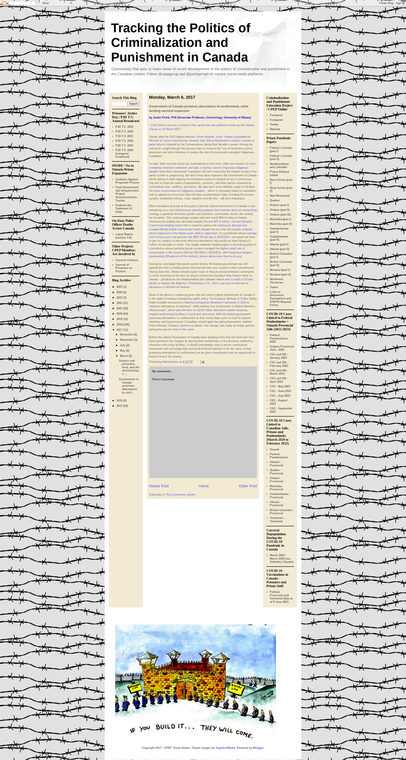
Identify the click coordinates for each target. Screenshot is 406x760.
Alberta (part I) (279, 244)
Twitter (274, 124)
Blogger (258, 747)
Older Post (248, 486)
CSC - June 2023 (280, 391)
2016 (120, 400)
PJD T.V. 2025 (124, 126)
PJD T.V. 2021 (124, 145)
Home (204, 486)
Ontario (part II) (280, 209)
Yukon (274, 287)
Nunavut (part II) (280, 274)
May (123, 350)
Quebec (275, 200)
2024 (120, 292)
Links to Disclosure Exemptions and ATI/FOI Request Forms (280, 298)
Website (275, 129)
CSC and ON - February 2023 (279, 364)
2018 (120, 324)
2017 (120, 329)
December (127, 334)
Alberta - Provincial (276, 503)
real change (211, 325)
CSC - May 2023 (280, 386)
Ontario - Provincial (276, 480)
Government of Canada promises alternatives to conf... (128, 386)
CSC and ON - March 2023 (279, 372)
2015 (120, 405)
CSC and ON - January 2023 (279, 356)
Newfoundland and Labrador (279, 165)
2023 (120, 297)
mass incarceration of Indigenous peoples (179, 190)
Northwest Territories (276, 281)
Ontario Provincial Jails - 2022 (282, 348)
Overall (274, 449)
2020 (120, 313)
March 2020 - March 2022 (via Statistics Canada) (281, 558)
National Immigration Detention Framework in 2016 (215, 302)
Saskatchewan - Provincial (280, 495)
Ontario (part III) (280, 214)
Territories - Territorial (277, 519)
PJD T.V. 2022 (124, 140)
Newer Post (159, 486)
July (123, 345)
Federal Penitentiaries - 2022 (279, 338)
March (124, 355)
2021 (120, 308)
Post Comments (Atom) (180, 494)
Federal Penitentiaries (279, 456)
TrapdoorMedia (225, 747)
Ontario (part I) (279, 205)
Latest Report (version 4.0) (124, 236)
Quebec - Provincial (276, 471)
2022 (120, 302)
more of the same (183, 329)
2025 (120, 286)
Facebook (276, 115)
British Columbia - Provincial (282, 512)
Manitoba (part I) (280, 219)
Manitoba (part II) (281, 223)
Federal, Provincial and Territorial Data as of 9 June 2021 (281, 596)
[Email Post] (202, 361)
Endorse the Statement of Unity (123, 208)
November (127, 339)
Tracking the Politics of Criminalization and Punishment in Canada (180, 42)
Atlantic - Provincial (276, 463)
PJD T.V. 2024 (124, 131)
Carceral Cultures (126, 260)
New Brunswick (280, 195)
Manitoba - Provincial (277, 488)
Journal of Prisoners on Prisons (123, 268)
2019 (120, 319)
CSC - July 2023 (280, 395)
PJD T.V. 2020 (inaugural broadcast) (124, 153)
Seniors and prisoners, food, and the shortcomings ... (129, 367)
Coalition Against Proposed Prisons (127, 181)
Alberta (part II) (279, 249)
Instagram (276, 119)
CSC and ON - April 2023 (279, 380)
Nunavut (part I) (280, 269)
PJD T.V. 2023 (124, 136)
